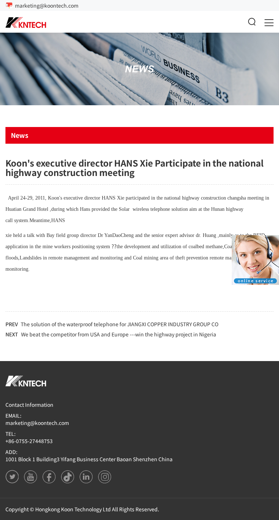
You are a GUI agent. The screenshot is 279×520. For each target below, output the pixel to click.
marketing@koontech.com (46, 5)
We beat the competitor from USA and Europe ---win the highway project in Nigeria (118, 334)
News (19, 135)
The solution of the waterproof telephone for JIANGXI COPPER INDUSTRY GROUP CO (119, 324)
